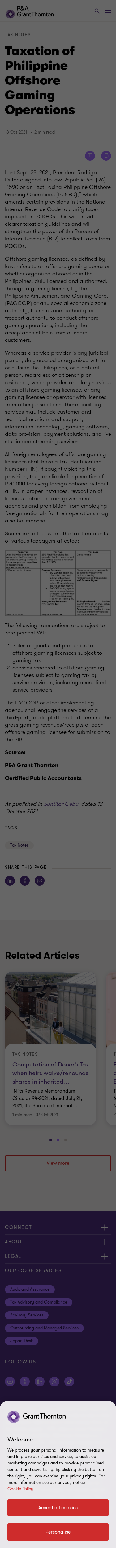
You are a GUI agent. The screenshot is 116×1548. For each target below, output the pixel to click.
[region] (58, 1474)
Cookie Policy (20, 1489)
